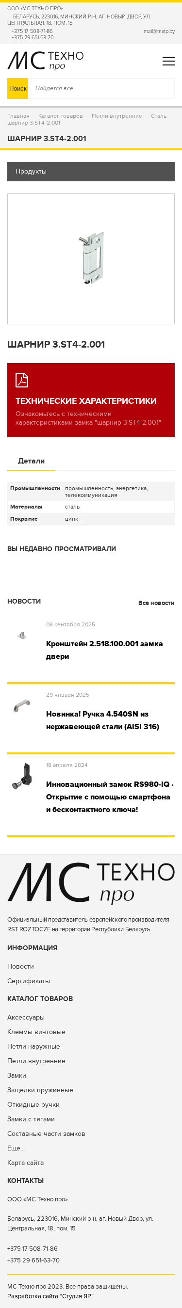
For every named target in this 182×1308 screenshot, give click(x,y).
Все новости (156, 603)
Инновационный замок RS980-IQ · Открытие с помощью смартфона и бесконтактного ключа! (109, 797)
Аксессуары (26, 1017)
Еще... (16, 1148)
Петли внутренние (117, 115)
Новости (20, 966)
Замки (16, 1075)
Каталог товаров (60, 115)
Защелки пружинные (40, 1090)
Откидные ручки (33, 1105)
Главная (18, 115)
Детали (31, 461)
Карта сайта (25, 1163)
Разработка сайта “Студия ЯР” (50, 1296)
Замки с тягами (31, 1119)
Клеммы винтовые (36, 1032)
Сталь (158, 115)
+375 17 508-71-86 (32, 31)
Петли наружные (33, 1046)
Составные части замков (46, 1134)
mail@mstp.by (159, 31)
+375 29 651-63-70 (33, 37)
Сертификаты (28, 981)
